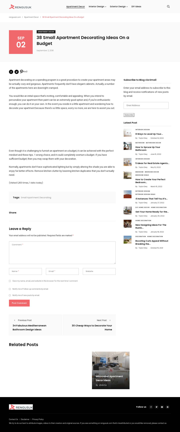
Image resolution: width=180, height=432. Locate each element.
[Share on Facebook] (11, 72)
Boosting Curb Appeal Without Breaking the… (151, 242)
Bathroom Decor (153, 143)
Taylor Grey (143, 138)
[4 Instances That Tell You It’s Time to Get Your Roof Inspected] (128, 194)
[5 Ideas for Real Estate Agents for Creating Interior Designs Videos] (128, 162)
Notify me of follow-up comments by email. (30, 289)
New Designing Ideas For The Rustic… (150, 226)
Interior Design (96, 6)
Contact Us (13, 419)
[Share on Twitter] (16, 72)
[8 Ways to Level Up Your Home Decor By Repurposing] (128, 133)
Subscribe (129, 115)
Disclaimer (25, 419)
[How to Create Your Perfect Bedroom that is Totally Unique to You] (128, 175)
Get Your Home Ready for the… (152, 211)
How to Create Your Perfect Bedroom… (150, 181)
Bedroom (139, 172)
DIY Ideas (136, 6)
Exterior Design (118, 6)
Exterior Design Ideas (145, 194)
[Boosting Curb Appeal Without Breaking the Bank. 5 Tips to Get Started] (128, 240)
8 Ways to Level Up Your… (149, 134)
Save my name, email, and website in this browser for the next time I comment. (45, 281)
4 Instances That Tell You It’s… (151, 198)
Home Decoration (159, 207)
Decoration (140, 236)
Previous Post (25, 320)
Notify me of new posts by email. (26, 295)
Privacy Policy (38, 419)
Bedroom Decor (152, 172)
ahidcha (103, 385)
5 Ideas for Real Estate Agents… (152, 163)
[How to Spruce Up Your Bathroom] (128, 146)
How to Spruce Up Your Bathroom (147, 149)
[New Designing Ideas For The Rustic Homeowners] (128, 224)
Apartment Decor (75, 6)
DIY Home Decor (142, 207)
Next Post (102, 320)
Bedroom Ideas (142, 175)
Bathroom (140, 143)
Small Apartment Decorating (36, 197)
